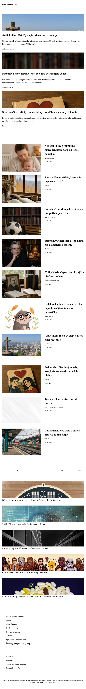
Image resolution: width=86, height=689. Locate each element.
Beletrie (4, 126)
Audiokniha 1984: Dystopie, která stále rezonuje (29, 35)
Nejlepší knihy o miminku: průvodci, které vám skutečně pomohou (62, 149)
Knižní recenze (49, 158)
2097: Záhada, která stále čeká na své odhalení (24, 524)
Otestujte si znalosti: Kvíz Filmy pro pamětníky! (25, 572)
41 (62, 471)
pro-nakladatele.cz (10, 4)
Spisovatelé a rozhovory (52, 280)
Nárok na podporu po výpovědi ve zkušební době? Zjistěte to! (31, 500)
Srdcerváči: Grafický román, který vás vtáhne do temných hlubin (39, 112)
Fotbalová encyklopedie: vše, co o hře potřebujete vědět (34, 73)
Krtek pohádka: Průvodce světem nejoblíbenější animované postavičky (64, 308)
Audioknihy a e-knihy (9, 49)
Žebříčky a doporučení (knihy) (54, 407)
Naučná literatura (7, 87)
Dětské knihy (49, 316)
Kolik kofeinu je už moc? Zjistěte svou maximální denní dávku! (32, 596)
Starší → (80, 471)
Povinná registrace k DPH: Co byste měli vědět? (25, 548)
